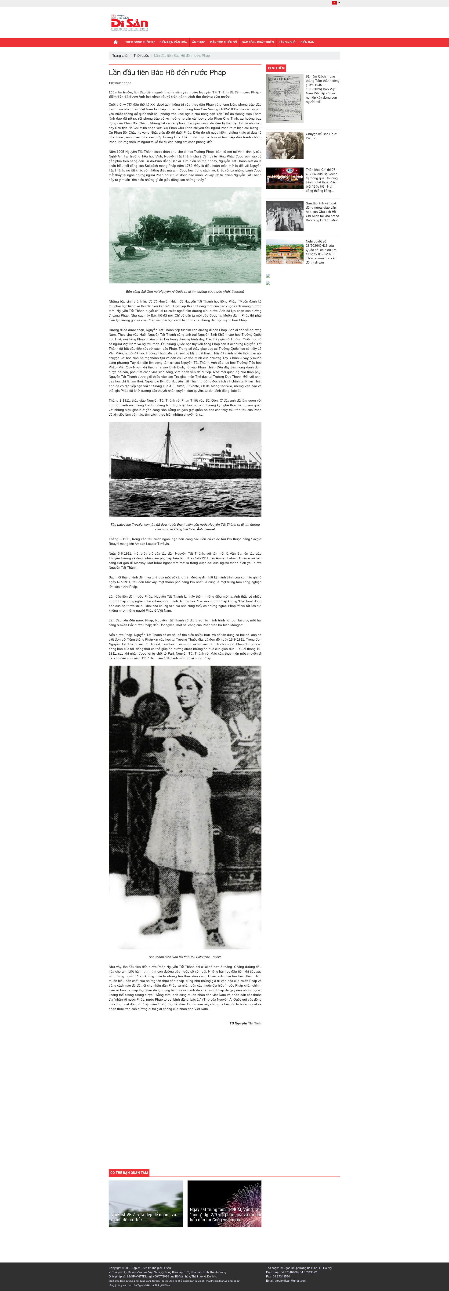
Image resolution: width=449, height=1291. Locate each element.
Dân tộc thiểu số (223, 42)
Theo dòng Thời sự (140, 42)
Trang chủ (119, 55)
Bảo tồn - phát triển (258, 42)
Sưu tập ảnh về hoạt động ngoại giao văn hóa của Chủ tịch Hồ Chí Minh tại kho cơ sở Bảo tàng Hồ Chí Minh (322, 211)
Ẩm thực (198, 42)
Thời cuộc (141, 55)
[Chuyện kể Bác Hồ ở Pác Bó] (285, 145)
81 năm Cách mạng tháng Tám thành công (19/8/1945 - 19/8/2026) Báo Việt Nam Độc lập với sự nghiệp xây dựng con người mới (323, 89)
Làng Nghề (287, 42)
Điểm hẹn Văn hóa (173, 42)
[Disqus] (185, 1100)
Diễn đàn (307, 42)
